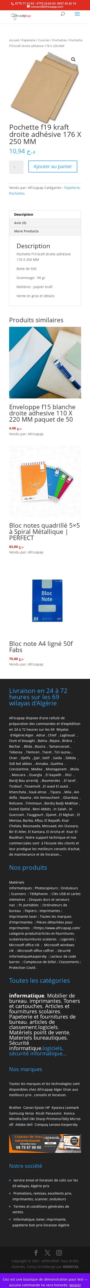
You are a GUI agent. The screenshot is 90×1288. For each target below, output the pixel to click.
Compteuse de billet (40, 962)
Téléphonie (39, 893)
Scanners (19, 893)
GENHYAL (71, 1266)
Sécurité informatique (25, 1045)
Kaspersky (39, 956)
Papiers (31, 910)
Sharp (40, 1118)
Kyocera (58, 1107)
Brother (15, 1107)
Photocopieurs (46, 888)
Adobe (20, 1124)
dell (30, 1124)
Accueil (14, 40)
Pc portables (29, 905)
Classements (69, 962)
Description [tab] (23, 214)
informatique (26, 995)
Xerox (29, 1113)
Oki (32, 1118)
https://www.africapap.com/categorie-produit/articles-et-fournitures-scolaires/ (44, 934)
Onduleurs (69, 888)
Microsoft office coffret (37, 950)
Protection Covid (22, 967)
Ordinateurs (52, 905)
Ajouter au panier (53, 166)
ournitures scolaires (40, 939)
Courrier (44, 40)
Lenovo (54, 1124)
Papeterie (28, 40)
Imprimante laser (23, 916)
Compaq (41, 1124)
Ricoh (40, 1113)
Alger (29, 735)
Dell (25, 1118)
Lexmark (72, 1107)
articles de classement (32, 1024)
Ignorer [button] (75, 1285)
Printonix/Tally (57, 1118)
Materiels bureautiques (38, 1037)
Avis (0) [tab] (20, 222)
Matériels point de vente (39, 1032)
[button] (73, 59)
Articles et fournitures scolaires (39, 1008)
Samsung (16, 1113)
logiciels (48, 1026)
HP (47, 1107)
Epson (39, 1107)
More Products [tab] (26, 231)
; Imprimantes (48, 910)
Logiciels (67, 939)
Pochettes (59, 40)
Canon (28, 1107)
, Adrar (40, 735)
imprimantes (45, 1000)
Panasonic (54, 1113)
